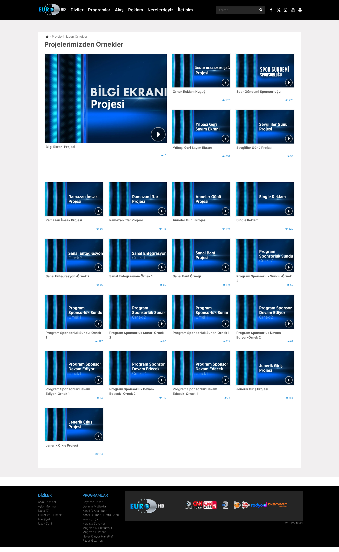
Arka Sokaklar (47, 502)
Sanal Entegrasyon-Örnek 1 (131, 276)
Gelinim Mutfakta (94, 506)
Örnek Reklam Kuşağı (189, 91)
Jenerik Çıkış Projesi (62, 445)
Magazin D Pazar (94, 532)
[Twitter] (278, 11)
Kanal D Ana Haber (95, 511)
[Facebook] (271, 10)
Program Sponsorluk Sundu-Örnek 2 (264, 278)
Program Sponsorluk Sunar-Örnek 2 (136, 335)
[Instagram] (285, 10)
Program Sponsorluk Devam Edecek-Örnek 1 (195, 391)
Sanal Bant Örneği (187, 276)
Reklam (135, 9)
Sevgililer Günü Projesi (254, 148)
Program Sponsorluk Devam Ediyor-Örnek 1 (68, 391)
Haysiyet (44, 519)
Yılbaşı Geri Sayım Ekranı (192, 148)
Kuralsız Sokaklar (94, 523)
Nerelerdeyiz (160, 9)
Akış (119, 9)
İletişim (185, 9)
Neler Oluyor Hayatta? (98, 536)
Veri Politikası (294, 523)
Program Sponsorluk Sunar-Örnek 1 (201, 333)
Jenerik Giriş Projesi (252, 389)
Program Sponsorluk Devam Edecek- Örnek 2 (131, 391)
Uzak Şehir (45, 523)
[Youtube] (293, 10)
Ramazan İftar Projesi (126, 220)
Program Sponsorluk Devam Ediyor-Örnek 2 (258, 335)
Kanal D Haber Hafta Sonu (101, 515)
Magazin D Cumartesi (97, 528)
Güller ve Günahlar (50, 515)
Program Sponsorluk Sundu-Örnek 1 (73, 335)
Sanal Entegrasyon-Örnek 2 (67, 276)
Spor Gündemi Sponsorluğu (258, 91)
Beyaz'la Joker (93, 502)
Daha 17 (43, 511)
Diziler (77, 9)
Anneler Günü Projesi (189, 220)
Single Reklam (247, 220)
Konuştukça (90, 519)
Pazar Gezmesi (93, 540)
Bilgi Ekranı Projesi (60, 147)
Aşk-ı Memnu (47, 506)
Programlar (99, 9)
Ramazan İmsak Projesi (64, 220)
